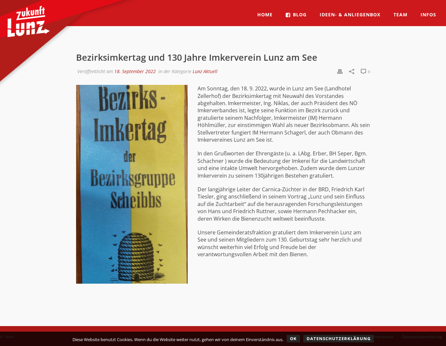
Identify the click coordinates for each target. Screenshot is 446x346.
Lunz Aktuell (205, 71)
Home (265, 14)
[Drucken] (339, 71)
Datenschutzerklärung (339, 338)
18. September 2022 (135, 71)
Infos (428, 14)
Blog (300, 14)
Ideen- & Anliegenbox (350, 14)
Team (400, 14)
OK (293, 338)
